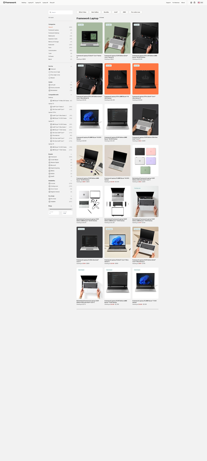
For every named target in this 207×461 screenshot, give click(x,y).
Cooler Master (54, 159)
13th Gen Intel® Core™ (58, 109)
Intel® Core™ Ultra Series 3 (59, 115)
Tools (50, 53)
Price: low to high (55, 72)
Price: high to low (55, 75)
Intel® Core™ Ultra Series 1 (59, 127)
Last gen (53, 84)
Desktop (24, 2)
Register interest (55, 191)
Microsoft (53, 165)
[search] (61, 12)
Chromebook (55, 135)
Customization (52, 50)
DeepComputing (55, 168)
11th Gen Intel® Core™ (58, 141)
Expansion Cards (53, 38)
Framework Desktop (54, 33)
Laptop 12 (30, 2)
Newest (53, 77)
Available (53, 201)
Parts (50, 47)
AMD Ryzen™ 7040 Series (59, 130)
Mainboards (52, 36)
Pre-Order (53, 198)
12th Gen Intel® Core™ (58, 138)
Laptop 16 (45, 2)
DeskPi (52, 176)
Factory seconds (55, 87)
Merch (50, 59)
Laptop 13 (38, 2)
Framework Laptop (54, 30)
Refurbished (54, 90)
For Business (176, 2)
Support (168, 2)
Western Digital (55, 162)
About (183, 2)
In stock (53, 183)
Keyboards (51, 44)
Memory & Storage (54, 41)
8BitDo (52, 170)
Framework (54, 157)
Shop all (52, 2)
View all (50, 27)
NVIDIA (52, 173)
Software (51, 56)
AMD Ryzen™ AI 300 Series (59, 118)
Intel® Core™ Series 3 (58, 106)
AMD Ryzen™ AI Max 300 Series (60, 100)
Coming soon (54, 186)
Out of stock (54, 189)
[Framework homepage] (9, 2)
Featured (53, 69)
